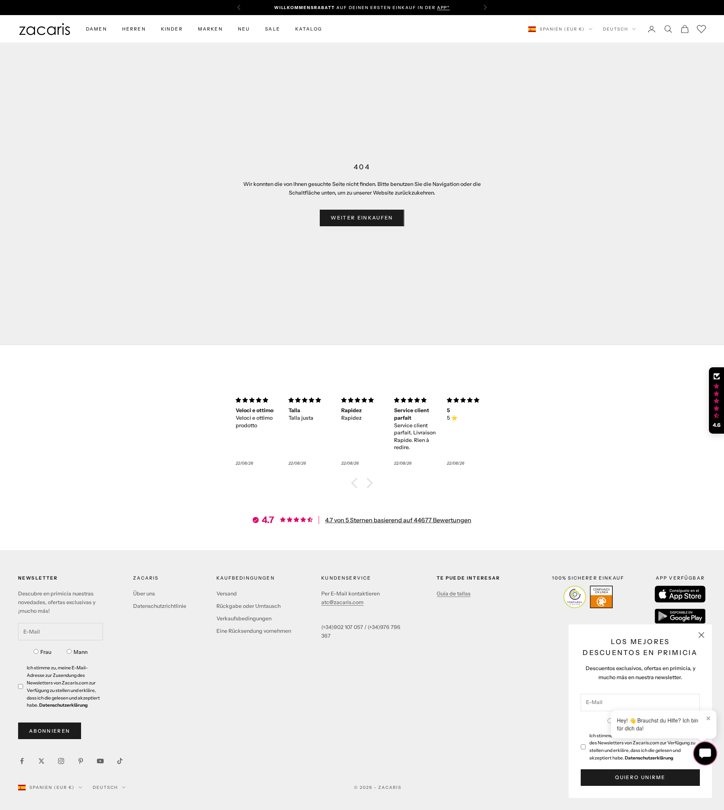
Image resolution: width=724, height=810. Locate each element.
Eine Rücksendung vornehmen (253, 630)
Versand (226, 593)
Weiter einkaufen (362, 218)
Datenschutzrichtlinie (159, 606)
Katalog (308, 29)
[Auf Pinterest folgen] (80, 761)
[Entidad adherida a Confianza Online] (588, 597)
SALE (272, 29)
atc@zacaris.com (342, 602)
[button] (356, 483)
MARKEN (210, 29)
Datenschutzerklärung (649, 758)
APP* (443, 7)
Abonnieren (49, 731)
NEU (244, 29)
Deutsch (615, 29)
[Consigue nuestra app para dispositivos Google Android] (680, 616)
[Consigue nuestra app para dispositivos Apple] (680, 594)
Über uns (144, 593)
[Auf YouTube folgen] (100, 761)
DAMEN (96, 29)
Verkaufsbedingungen (244, 618)
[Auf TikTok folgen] (120, 761)
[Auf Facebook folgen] (22, 761)
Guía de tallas (454, 593)
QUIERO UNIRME (640, 777)
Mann (80, 652)
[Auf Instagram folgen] (61, 761)
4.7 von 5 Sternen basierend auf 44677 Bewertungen (398, 520)
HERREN (134, 29)
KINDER (172, 29)
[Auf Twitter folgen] (41, 761)
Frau (45, 652)
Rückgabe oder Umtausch (248, 606)
